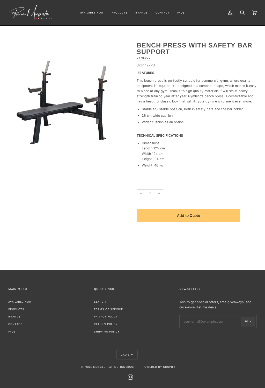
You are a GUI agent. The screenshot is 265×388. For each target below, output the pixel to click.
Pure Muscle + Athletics (104, 367)
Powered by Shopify (159, 367)
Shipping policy (107, 331)
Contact (15, 324)
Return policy (105, 324)
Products (16, 309)
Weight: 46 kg (152, 165)
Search (100, 301)
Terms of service (108, 309)
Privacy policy (106, 316)
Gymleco (144, 57)
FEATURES (146, 73)
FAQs (12, 331)
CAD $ (125, 354)
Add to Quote (188, 215)
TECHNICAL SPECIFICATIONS (160, 135)
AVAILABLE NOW (20, 301)
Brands (14, 316)
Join (248, 321)
